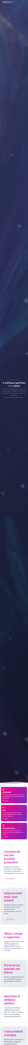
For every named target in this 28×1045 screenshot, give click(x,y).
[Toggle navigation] (23, 2)
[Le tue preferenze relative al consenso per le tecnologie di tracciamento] (25, 1042)
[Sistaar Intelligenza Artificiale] (14, 825)
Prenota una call (21, 1039)
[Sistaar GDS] (14, 807)
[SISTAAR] (7, 2)
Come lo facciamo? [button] (10, 878)
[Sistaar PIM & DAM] (14, 789)
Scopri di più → (6, 801)
